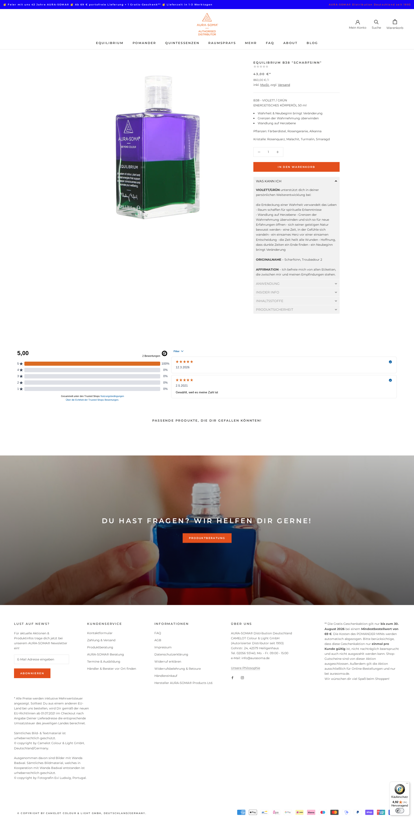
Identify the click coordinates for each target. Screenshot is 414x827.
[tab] (296, 181)
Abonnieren (32, 673)
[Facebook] (232, 677)
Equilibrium (110, 43)
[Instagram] (242, 677)
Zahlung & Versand (101, 640)
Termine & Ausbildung (103, 661)
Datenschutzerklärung (171, 654)
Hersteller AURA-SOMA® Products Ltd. (183, 683)
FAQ (270, 43)
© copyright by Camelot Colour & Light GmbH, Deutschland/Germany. (81, 813)
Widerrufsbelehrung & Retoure (177, 669)
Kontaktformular (100, 633)
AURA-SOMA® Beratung (105, 654)
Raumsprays (222, 43)
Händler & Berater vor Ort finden (111, 669)
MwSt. (265, 85)
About (290, 43)
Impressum (163, 647)
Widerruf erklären (167, 661)
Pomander (144, 43)
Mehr (251, 43)
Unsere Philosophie (245, 668)
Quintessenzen (182, 43)
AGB (157, 640)
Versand (284, 85)
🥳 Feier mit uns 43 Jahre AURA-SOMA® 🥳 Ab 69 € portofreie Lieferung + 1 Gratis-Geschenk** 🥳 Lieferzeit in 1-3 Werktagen (108, 4)
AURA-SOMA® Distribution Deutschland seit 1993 (370, 4)
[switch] (399, 810)
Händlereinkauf (165, 676)
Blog (312, 43)
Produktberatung (207, 538)
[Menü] (407, 784)
